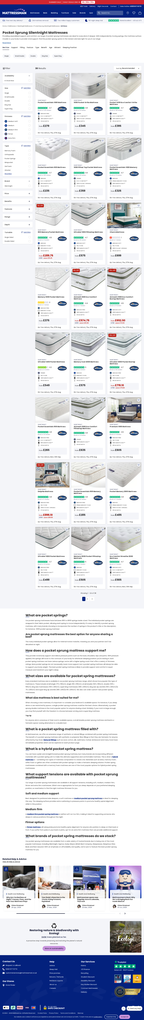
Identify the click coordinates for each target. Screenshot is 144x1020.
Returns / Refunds (57, 977)
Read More (7, 43)
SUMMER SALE (55, 2)
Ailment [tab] (57, 47)
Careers (53, 988)
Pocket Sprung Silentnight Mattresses (46, 26)
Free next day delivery (14, 20)
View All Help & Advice (11, 862)
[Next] (92, 599)
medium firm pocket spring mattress (43, 814)
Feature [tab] (30, 47)
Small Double (19, 56)
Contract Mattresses (89, 988)
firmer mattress (34, 827)
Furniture (65, 13)
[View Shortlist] (133, 13)
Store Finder (10, 985)
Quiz (91, 13)
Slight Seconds (103, 6)
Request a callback (13, 965)
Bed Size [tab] (6, 47)
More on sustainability (54, 948)
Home (5, 26)
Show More (8, 174)
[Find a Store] (127, 13)
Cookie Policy (42, 1013)
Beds (45, 13)
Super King (57, 56)
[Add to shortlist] (66, 75)
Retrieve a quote (56, 981)
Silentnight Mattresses (24, 26)
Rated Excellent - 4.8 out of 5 (130, 20)
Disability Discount (88, 981)
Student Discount (88, 977)
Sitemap (80, 1013)
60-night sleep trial (96, 20)
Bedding (54, 13)
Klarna (83, 965)
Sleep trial (53, 969)
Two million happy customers (68, 20)
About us (53, 984)
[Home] (14, 13)
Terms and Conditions (67, 1013)
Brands (83, 13)
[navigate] (125, 913)
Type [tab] (37, 47)
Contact (113, 6)
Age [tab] (50, 47)
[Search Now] (99, 13)
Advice (52, 965)
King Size (45, 56)
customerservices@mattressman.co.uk (21, 973)
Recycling (84, 973)
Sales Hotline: (130, 6)
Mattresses (35, 13)
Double (33, 56)
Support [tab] (14, 47)
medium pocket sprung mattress (88, 798)
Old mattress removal (40, 20)
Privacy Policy (53, 1013)
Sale (74, 13)
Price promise (55, 973)
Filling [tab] (22, 47)
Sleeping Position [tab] (70, 47)
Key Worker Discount (89, 984)
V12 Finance (85, 969)
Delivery (92, 6)
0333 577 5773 (11, 969)
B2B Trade (83, 6)
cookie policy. (98, 1017)
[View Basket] (140, 13)
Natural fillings (50, 740)
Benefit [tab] (44, 47)
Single (6, 56)
